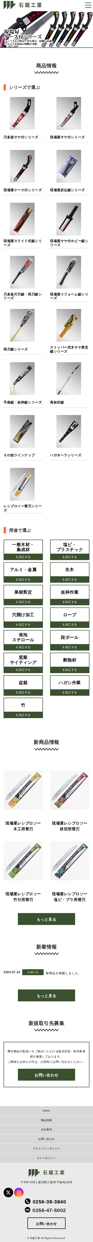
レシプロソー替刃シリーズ (23, 508)
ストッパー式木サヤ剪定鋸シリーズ (69, 349)
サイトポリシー (46, 1158)
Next (85, 29)
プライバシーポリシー (46, 1148)
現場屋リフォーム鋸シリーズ (69, 296)
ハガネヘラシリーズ (65, 455)
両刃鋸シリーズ (16, 349)
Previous (8, 29)
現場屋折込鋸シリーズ (67, 190)
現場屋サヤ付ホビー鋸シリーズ (69, 243)
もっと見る (47, 919)
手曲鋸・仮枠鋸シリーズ (23, 402)
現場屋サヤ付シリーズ (67, 137)
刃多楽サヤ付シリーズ (21, 137)
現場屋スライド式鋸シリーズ (23, 243)
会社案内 (46, 1129)
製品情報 (46, 1120)
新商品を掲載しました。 (63, 973)
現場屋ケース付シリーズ (23, 190)
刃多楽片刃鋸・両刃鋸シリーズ (23, 296)
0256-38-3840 (49, 1201)
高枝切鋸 (57, 402)
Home (46, 1110)
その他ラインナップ (19, 455)
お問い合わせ (46, 1075)
